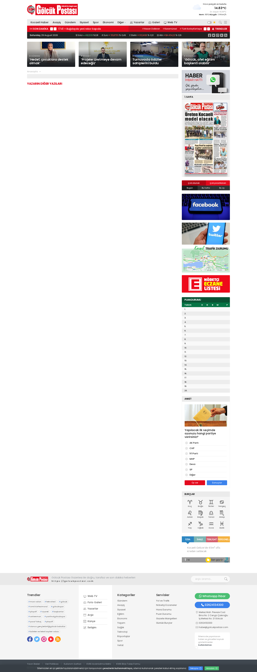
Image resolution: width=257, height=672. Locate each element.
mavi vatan (34, 601)
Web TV (172, 22)
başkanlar (58, 611)
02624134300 (214, 605)
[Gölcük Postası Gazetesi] (52, 9)
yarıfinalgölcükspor (54, 616)
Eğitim (120, 614)
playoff (32, 611)
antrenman (34, 616)
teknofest (50, 601)
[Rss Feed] (225, 35)
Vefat (120, 645)
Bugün (190, 187)
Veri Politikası (52, 663)
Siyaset (84, 22)
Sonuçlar (217, 482)
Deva (192, 464)
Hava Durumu (164, 609)
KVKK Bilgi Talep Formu (128, 663)
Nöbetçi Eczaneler (166, 605)
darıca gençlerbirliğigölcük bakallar (46, 626)
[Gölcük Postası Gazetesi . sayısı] (206, 138)
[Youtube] (221, 35)
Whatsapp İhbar (214, 596)
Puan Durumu (163, 614)
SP (191, 469)
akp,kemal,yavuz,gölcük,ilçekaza (157, 28)
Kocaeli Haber (40, 22)
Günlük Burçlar (164, 623)
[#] (37, 579)
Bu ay (221, 187)
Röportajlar (123, 636)
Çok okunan (194, 183)
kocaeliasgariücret (190, 28)
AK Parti (194, 443)
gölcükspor (57, 606)
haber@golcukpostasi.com (213, 627)
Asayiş (57, 22)
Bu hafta (206, 187)
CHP (192, 448)
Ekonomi (108, 22)
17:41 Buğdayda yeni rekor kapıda (79, 29)
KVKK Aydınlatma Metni (99, 663)
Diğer (120, 22)
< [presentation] (51, 28)
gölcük (63, 601)
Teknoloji (122, 631)
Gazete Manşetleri (166, 618)
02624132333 (205, 622)
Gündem (70, 22)
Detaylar (194, 668)
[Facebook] (209, 35)
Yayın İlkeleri (33, 663)
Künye (91, 621)
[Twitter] (213, 35)
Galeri (156, 22)
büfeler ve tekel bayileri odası (43, 631)
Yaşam (121, 623)
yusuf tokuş (34, 621)
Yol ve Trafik (162, 600)
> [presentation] (55, 28)
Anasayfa (32, 71)
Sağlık (120, 627)
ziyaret (44, 611)
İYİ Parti (194, 453)
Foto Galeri (94, 602)
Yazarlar (139, 22)
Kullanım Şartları (72, 663)
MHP (192, 459)
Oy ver (195, 482)
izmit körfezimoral (38, 606)
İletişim (91, 627)
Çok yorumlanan (218, 183)
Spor (96, 22)
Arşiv (90, 615)
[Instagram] (217, 35)
